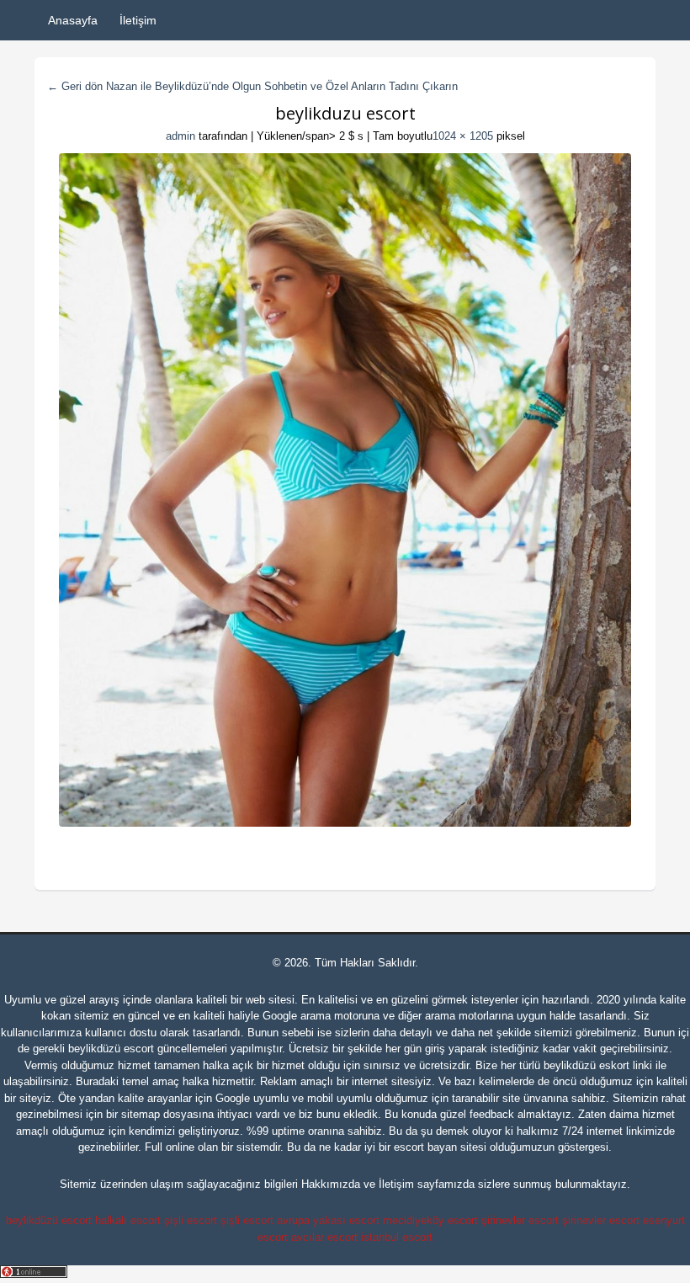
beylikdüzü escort (111, 1048)
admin (180, 136)
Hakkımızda (330, 1184)
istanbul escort (397, 1237)
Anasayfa (73, 20)
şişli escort (190, 1220)
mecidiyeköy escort (430, 1220)
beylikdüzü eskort (586, 1065)
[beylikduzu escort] (345, 490)
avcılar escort (324, 1237)
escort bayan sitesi (440, 1147)
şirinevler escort (520, 1220)
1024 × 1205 (463, 136)
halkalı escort (128, 1220)
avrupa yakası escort (328, 1220)
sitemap (140, 1114)
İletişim (138, 20)
